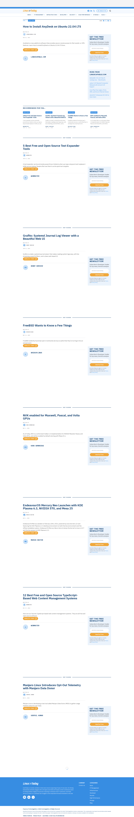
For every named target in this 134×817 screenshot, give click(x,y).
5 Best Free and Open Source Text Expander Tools (32, 116)
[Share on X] (106, 20)
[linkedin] (91, 11)
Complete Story (29, 50)
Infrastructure (52, 14)
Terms (106, 58)
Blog (103, 14)
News (29, 14)
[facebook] (88, 11)
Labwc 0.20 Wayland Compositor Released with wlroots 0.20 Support (99, 85)
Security (72, 14)
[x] (94, 11)
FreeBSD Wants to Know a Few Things (78, 116)
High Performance (84, 14)
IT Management (38, 14)
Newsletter (103, 10)
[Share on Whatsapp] (110, 20)
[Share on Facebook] (103, 20)
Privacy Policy (95, 60)
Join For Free (99, 52)
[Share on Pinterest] (108, 20)
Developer (63, 14)
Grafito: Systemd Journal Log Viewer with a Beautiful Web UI (55, 116)
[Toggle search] (110, 11)
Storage (96, 14)
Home (24, 20)
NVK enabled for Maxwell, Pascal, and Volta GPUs (98, 116)
